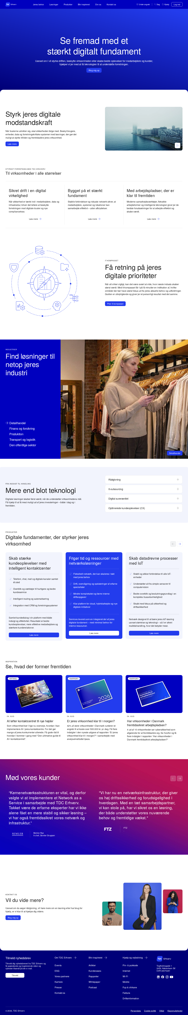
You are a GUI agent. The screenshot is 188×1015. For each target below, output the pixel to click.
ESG (57, 970)
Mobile (126, 981)
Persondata (136, 1010)
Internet (126, 970)
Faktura (126, 992)
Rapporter (94, 976)
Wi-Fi (125, 976)
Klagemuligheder (174, 1010)
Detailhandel (174, 453)
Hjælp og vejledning (133, 957)
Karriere (59, 981)
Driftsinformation (131, 998)
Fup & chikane (130, 987)
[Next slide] (179, 544)
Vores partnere (62, 976)
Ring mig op (94, 70)
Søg (158, 4)
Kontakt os (111, 4)
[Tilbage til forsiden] (14, 4)
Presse (58, 987)
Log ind (177, 4)
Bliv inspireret (84, 4)
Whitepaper (94, 981)
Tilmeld (15, 975)
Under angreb (144, 4)
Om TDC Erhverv (63, 957)
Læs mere (12, 144)
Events (58, 965)
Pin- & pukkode (130, 965)
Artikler (92, 965)
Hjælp (166, 4)
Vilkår (161, 1010)
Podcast (93, 987)
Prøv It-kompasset (115, 303)
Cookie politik (150, 1010)
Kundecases (95, 970)
